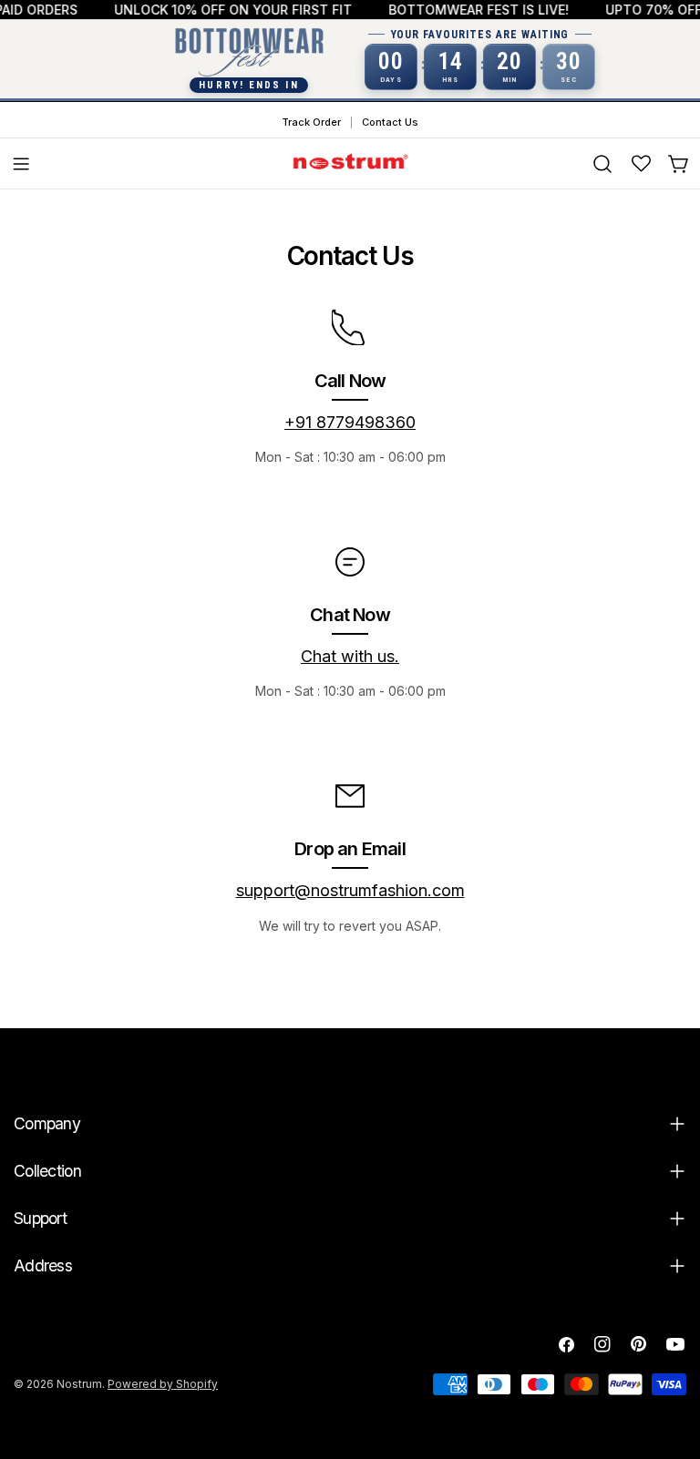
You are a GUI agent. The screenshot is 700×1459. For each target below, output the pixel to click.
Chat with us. (350, 656)
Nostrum (79, 1384)
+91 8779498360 (350, 422)
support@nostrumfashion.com (350, 890)
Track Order (311, 122)
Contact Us (390, 122)
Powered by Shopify (163, 1384)
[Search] (602, 164)
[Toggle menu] (21, 164)
